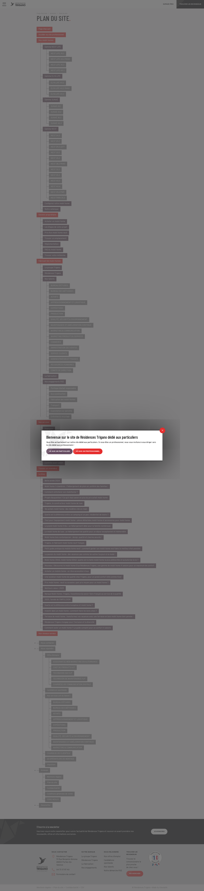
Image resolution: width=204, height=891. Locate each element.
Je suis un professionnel (88, 451)
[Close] (162, 430)
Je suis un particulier (59, 451)
